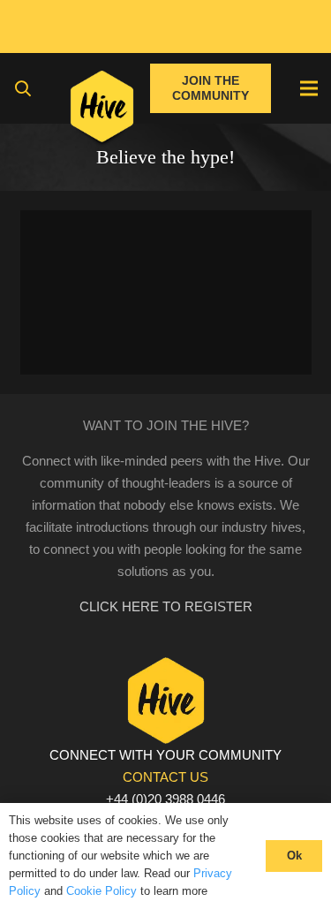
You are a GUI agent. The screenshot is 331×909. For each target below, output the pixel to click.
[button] (23, 88)
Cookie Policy (101, 891)
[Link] (102, 110)
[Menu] (309, 88)
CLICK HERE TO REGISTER (165, 606)
